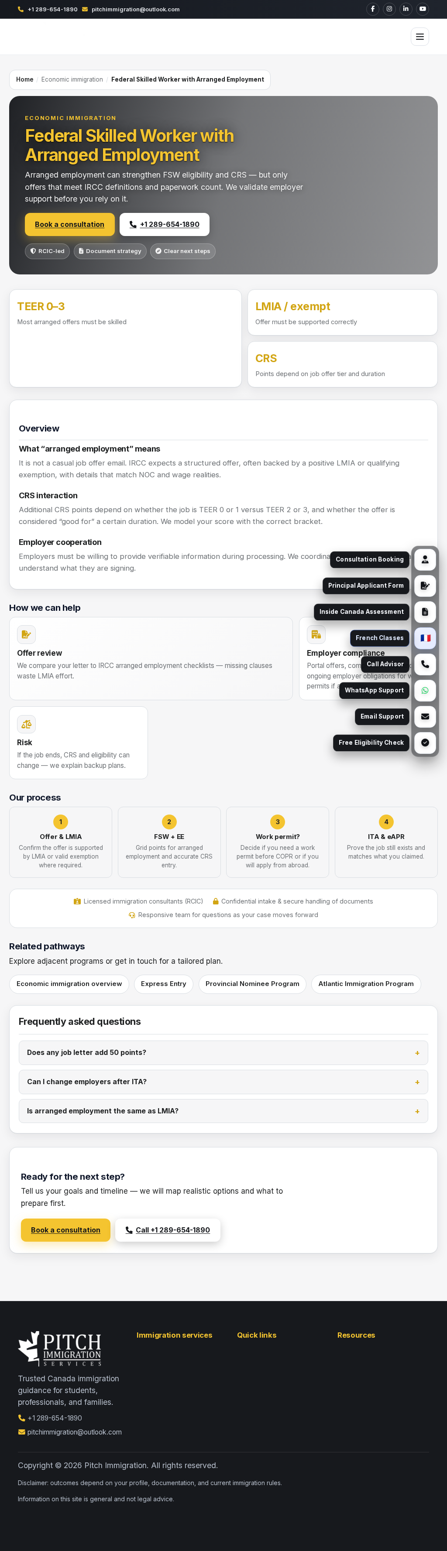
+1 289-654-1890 (53, 9)
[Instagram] (389, 9)
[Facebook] (372, 9)
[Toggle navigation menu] (420, 36)
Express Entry (163, 984)
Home (25, 79)
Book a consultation (69, 224)
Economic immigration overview (69, 984)
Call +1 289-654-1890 (173, 1230)
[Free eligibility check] (425, 743)
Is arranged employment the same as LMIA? (103, 1111)
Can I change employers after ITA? (87, 1082)
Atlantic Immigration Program (366, 984)
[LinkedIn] (406, 9)
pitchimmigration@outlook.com (136, 9)
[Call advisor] (425, 664)
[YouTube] (422, 9)
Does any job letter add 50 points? (86, 1052)
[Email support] (425, 717)
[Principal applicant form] (425, 586)
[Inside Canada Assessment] (425, 612)
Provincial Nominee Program (252, 984)
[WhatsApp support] (425, 691)
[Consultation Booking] (425, 560)
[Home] (59, 36)
